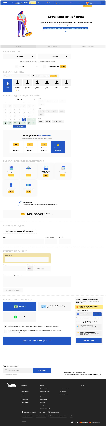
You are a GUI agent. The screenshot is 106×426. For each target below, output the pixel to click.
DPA (71, 415)
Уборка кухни (43, 402)
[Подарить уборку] (87, 3)
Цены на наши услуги (64, 388)
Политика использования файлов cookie (58, 415)
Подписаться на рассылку (10, 366)
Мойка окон (43, 396)
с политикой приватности (52, 326)
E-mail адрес (8, 255)
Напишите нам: (19, 3)
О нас (22, 388)
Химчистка (42, 394)
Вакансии (23, 405)
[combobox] (30, 268)
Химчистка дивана (64, 394)
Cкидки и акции (24, 399)
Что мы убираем (24, 402)
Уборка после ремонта (45, 391)
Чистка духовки (63, 391)
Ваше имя (5, 265)
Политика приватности (41, 415)
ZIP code (61, 237)
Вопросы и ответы (25, 391)
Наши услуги (24, 396)
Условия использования (27, 415)
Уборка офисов (43, 399)
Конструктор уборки (44, 405)
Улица (4, 237)
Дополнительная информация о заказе (13, 275)
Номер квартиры (49, 237)
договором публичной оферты (34, 326)
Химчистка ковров (64, 396)
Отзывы (23, 394)
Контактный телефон (32, 265)
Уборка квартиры (44, 388)
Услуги (42, 385)
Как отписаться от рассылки (10, 374)
